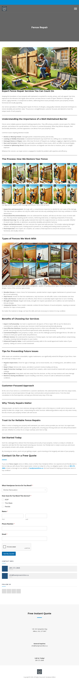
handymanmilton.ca (36, 468)
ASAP (7, 500)
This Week (8, 503)
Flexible (7, 507)
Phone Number (8, 524)
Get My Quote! (8, 554)
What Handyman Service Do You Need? (17, 485)
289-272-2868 (39, 660)
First (3, 519)
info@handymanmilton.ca (39, 646)
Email (4, 534)
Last (26, 519)
